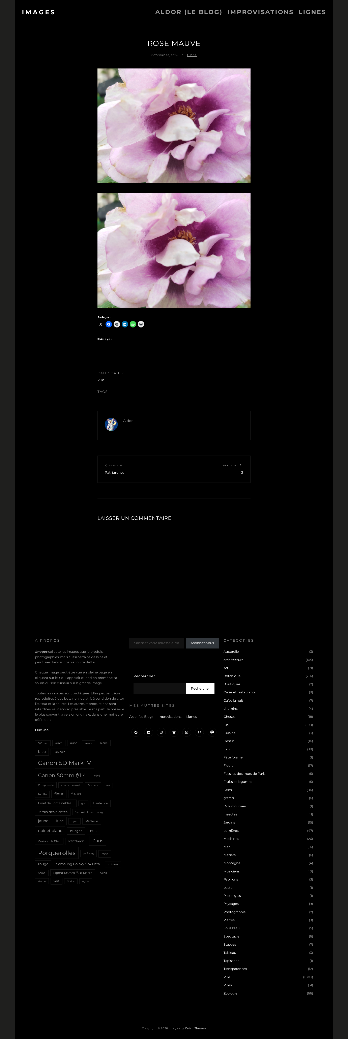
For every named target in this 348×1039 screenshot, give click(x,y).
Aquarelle (231, 652)
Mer (227, 847)
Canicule (59, 751)
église (85, 881)
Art (226, 668)
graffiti (229, 798)
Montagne (232, 863)
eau (108, 785)
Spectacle (231, 936)
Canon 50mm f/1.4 (62, 775)
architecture (233, 660)
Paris (97, 840)
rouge (43, 864)
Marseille (91, 821)
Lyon (74, 821)
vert (56, 881)
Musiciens (232, 871)
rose (105, 854)
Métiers (230, 855)
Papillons (231, 879)
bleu (42, 751)
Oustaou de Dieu (49, 841)
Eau (227, 749)
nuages (76, 831)
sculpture (113, 864)
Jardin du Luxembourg (89, 812)
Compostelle (46, 785)
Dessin (229, 741)
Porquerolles (57, 852)
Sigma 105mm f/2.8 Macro (72, 873)
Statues (230, 944)
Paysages (231, 904)
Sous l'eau (232, 928)
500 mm (43, 743)
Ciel (227, 725)
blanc (104, 743)
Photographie (235, 912)
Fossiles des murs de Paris (244, 774)
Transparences (235, 969)
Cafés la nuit (233, 700)
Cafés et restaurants (240, 692)
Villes (228, 985)
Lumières (231, 831)
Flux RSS (42, 730)
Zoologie (230, 993)
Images (39, 12)
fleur (58, 793)
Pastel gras (232, 896)
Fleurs (228, 766)
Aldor (192, 55)
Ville (100, 380)
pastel (228, 888)
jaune (43, 821)
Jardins (229, 822)
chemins (231, 709)
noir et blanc (50, 830)
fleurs (76, 794)
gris (83, 803)
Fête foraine (233, 757)
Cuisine (230, 733)
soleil (103, 872)
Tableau (230, 953)
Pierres (229, 920)
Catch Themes (195, 1028)
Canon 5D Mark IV (64, 762)
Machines (231, 839)
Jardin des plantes (52, 812)
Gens (228, 790)
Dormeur (93, 785)
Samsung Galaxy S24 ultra (78, 864)
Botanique (232, 676)
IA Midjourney (235, 806)
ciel (97, 776)
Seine (42, 872)
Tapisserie (231, 961)
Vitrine (71, 881)
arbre (58, 743)
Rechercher (144, 676)
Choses (229, 717)
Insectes (230, 814)
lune (60, 821)
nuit (93, 831)
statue (42, 881)
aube (73, 743)
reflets (88, 854)
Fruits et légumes (238, 782)
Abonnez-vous (202, 643)
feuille (42, 794)
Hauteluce (100, 803)
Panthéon (76, 841)
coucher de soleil (70, 785)
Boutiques (232, 684)
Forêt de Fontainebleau (56, 803)
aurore (88, 743)
